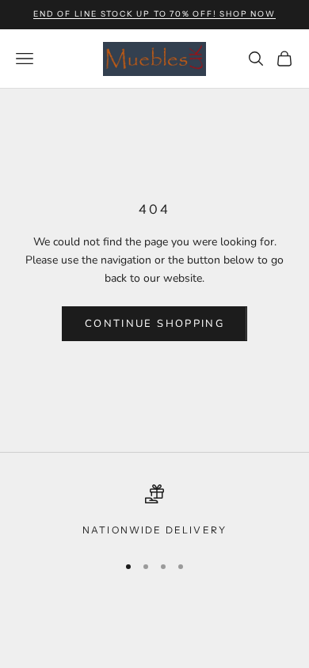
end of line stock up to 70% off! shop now (154, 14)
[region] (154, 511)
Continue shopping (154, 324)
